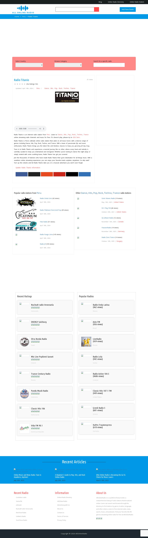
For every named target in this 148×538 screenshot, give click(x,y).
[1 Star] (15, 84)
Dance (46, 88)
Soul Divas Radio (21, 520)
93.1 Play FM (106, 208)
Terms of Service (62, 516)
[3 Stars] (20, 84)
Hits (51, 88)
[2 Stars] (17, 84)
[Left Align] (96, 9)
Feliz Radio (43, 222)
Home (16, 16)
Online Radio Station (136, 2)
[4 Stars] (22, 84)
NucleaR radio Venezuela (24, 509)
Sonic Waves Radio (108, 198)
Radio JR (43, 244)
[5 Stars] (25, 84)
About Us (60, 509)
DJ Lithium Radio (107, 218)
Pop (55, 88)
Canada (120, 222)
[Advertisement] (74, 37)
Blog (100, 2)
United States (119, 202)
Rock (60, 88)
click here (76, 137)
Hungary (119, 241)
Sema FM (19, 501)
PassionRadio (106, 228)
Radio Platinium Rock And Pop (50, 210)
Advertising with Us (63, 505)
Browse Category (60, 61)
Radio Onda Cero (46, 198)
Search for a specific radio (103, 61)
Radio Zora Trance (108, 237)
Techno (66, 88)
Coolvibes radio (21, 497)
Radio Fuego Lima (46, 234)
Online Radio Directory (115, 2)
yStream (19, 505)
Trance (72, 88)
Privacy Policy (61, 520)
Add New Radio (128, 9)
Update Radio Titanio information (28, 168)
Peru (24, 16)
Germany (121, 231)
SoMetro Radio (21, 516)
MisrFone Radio (21, 513)
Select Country (20, 61)
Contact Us (60, 513)
